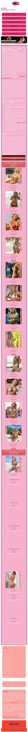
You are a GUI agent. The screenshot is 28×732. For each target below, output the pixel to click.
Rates (19, 729)
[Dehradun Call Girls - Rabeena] (13, 176)
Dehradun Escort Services (14, 22)
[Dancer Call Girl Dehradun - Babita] (13, 618)
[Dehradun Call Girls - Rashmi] (13, 364)
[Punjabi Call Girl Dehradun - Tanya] (13, 526)
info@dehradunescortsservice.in (8, 10)
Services (14, 729)
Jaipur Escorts (7, 672)
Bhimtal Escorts (8, 653)
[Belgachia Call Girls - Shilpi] (13, 270)
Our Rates (14, 29)
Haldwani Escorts (8, 656)
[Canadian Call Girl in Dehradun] (13, 479)
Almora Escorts (7, 650)
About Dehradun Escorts (14, 18)
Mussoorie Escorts (8, 662)
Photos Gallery (14, 26)
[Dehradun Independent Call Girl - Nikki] (13, 549)
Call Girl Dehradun (13, 234)
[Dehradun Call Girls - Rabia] (13, 293)
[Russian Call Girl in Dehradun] (13, 464)
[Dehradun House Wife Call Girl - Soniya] (13, 387)
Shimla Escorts (7, 669)
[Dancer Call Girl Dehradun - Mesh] (13, 595)
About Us (8, 729)
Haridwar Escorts (8, 657)
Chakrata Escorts (8, 654)
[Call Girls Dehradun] (14, 3)
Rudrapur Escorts (8, 667)
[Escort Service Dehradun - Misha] (13, 410)
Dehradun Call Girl (13, 188)
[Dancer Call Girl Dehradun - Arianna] (13, 579)
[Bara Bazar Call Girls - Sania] (13, 339)
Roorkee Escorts (8, 666)
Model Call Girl (13, 399)
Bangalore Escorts (8, 676)
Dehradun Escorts (21, 725)
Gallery (23, 729)
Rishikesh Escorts (8, 670)
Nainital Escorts (7, 663)
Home (14, 14)
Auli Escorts (7, 652)
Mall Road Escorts (8, 660)
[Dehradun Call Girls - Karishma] (13, 316)
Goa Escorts (22, 730)
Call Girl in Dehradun (13, 422)
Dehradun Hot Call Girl (13, 376)
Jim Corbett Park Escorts (9, 659)
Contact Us (14, 33)
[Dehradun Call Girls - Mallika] (13, 199)
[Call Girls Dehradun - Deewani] (13, 222)
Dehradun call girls (21, 122)
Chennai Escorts (8, 673)
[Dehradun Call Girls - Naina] (13, 245)
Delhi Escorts (7, 675)
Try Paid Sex (7, 685)
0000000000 (4, 8)
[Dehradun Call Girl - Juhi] (13, 433)
